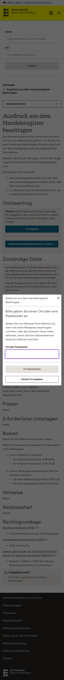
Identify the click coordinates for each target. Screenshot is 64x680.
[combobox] (32, 354)
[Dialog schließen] (58, 298)
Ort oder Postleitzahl (16, 347)
